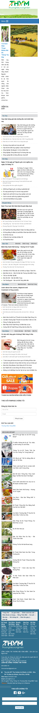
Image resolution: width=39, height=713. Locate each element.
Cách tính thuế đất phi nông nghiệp (12, 199)
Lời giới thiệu (15, 612)
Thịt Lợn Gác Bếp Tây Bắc (10, 275)
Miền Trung (26, 243)
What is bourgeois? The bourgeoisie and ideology (15, 179)
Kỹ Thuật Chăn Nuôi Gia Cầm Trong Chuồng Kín (24, 553)
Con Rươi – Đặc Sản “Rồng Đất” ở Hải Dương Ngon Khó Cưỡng (18, 264)
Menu (3, 21)
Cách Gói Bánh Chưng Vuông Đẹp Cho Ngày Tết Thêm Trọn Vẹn (19, 262)
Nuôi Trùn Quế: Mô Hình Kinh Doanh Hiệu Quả (16, 206)
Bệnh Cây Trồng (32, 284)
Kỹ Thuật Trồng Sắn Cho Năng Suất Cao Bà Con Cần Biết (24, 506)
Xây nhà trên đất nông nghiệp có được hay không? (16, 147)
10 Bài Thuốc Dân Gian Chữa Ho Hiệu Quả (24, 576)
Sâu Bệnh (5, 284)
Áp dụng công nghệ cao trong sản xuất (13, 145)
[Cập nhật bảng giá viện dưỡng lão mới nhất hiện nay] (8, 129)
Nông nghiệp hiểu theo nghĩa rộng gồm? (13, 185)
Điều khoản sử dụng (8, 615)
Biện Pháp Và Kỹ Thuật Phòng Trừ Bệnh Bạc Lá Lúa (16, 324)
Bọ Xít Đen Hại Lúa (8, 235)
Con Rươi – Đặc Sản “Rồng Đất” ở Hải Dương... (24, 498)
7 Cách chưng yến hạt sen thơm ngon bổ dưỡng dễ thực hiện (19, 360)
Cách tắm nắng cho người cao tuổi (11, 352)
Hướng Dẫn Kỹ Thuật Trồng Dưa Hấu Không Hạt (24, 561)
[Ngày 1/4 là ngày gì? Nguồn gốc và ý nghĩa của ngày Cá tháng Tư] (8, 172)
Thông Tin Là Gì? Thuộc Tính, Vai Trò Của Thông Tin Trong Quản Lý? (24, 451)
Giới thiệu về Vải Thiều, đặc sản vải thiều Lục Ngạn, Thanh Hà (19, 270)
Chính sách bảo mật (28, 612)
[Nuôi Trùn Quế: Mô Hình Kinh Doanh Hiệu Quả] (8, 214)
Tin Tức (4, 116)
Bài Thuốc (27, 331)
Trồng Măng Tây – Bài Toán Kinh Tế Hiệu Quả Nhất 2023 (17, 223)
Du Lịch (31, 615)
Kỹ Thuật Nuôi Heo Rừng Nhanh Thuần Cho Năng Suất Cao (19, 230)
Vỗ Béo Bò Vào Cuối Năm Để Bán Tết (13, 237)
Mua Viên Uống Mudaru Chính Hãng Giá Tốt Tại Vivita (17, 365)
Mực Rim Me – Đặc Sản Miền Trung (12, 278)
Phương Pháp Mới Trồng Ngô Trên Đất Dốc (13, 226)
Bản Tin (35, 331)
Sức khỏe (5, 331)
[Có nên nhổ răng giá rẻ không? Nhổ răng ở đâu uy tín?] (8, 344)
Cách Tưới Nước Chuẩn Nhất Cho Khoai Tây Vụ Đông (24, 600)
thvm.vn (4, 683)
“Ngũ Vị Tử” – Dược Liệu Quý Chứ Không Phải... (24, 569)
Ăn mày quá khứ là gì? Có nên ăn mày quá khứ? (15, 191)
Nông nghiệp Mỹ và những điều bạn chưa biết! (15, 155)
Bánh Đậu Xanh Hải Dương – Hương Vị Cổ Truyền (17, 247)
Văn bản (5, 617)
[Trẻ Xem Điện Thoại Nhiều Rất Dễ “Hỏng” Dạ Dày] (5, 34)
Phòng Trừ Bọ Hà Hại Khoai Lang (22, 544)
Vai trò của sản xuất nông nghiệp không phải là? (16, 196)
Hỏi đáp (5, 159)
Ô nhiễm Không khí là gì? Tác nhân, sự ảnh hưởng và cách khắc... (24, 443)
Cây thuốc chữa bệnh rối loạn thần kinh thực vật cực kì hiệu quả (20, 363)
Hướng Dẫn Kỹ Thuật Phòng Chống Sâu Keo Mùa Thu (17, 327)
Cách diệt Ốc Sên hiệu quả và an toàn (12, 309)
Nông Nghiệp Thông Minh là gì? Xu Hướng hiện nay (17, 152)
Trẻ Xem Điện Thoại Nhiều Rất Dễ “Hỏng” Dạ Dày (5, 50)
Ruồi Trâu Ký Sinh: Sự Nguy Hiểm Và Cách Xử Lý (15, 307)
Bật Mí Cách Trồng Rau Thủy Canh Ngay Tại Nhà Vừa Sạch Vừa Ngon (24, 475)
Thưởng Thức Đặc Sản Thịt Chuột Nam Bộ (13, 267)
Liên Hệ (4, 619)
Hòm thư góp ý (25, 617)
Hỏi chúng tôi (14, 617)
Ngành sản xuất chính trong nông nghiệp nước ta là (17, 194)
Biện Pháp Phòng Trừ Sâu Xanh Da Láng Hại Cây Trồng (24, 592)
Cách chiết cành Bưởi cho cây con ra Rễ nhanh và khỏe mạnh (24, 482)
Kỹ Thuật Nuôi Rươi (8, 239)
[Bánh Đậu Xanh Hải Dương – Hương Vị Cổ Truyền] (8, 255)
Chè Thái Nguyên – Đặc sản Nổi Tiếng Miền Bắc (16, 280)
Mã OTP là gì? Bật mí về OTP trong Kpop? (24, 435)
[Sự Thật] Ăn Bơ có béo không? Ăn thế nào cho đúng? (17, 367)
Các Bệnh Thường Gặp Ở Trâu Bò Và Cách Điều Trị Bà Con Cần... (24, 514)
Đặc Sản (5, 244)
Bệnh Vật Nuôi (22, 284)
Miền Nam (34, 243)
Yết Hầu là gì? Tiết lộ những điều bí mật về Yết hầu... (24, 459)
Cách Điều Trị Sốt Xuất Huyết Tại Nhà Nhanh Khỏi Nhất (16, 356)
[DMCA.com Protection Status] (5, 687)
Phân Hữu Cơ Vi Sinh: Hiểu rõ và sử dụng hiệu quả (15, 141)
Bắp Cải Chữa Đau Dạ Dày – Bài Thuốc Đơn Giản (24, 537)
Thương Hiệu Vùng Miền (8, 426)
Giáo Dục (26, 622)
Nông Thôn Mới (22, 615)
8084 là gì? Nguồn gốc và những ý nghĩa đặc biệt (16, 189)
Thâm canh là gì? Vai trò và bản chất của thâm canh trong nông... (24, 467)
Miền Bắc (17, 243)
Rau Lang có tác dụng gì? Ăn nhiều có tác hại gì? (15, 354)
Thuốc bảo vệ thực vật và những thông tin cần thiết (15, 136)
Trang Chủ (5, 612)
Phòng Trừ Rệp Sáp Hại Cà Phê (11, 322)
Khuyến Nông (6, 203)
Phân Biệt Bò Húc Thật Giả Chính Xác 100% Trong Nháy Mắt (18, 139)
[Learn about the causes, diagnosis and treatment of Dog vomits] (8, 298)
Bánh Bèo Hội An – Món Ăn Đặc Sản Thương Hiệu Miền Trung (19, 273)
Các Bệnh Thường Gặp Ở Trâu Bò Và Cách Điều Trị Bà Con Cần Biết (21, 319)
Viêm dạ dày (4, 108)
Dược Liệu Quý (19, 331)
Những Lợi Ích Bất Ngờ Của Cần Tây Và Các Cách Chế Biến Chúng (20, 370)
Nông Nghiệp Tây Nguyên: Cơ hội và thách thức (15, 150)
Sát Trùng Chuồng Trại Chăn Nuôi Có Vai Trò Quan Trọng (17, 221)
